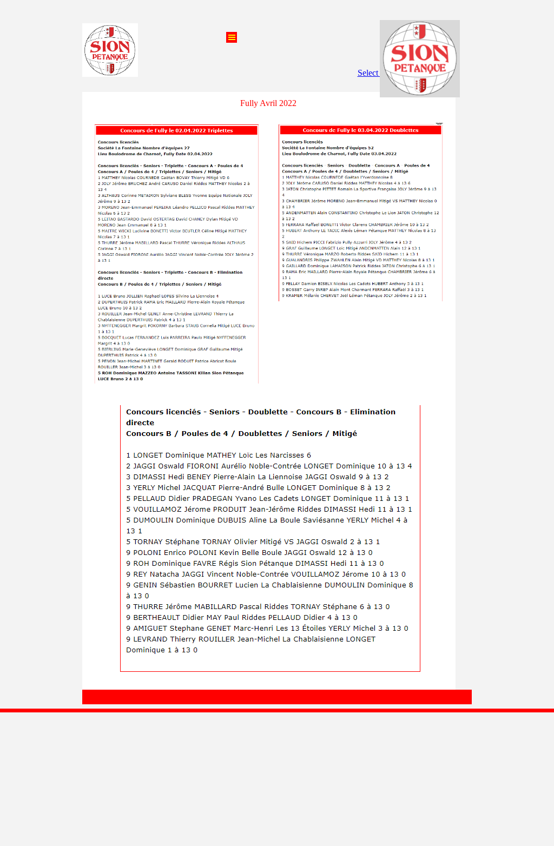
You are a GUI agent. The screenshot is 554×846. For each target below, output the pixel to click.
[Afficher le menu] (231, 37)
